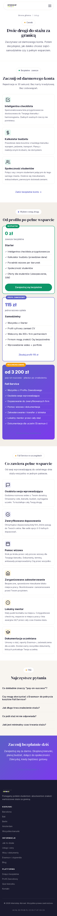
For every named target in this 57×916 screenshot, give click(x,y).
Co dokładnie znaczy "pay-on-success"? (24, 688)
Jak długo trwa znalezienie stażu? (21, 707)
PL (27, 910)
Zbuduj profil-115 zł (28, 354)
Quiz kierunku (8, 884)
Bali (3, 816)
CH (40, 910)
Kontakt (5, 889)
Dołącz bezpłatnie (10, 874)
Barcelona (6, 812)
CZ (30, 910)
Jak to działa (8, 843)
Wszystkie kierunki (11, 831)
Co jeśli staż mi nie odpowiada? (19, 716)
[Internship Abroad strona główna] (12, 6)
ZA (43, 910)
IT (35, 910)
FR (22, 910)
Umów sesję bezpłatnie (28, 433)
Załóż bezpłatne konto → (28, 192)
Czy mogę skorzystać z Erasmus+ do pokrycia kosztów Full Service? (27, 698)
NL (16, 910)
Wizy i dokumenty (10, 852)
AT (37, 910)
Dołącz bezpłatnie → (28, 769)
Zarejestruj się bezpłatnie (28, 287)
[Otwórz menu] (49, 6)
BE (24, 910)
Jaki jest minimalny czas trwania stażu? (24, 724)
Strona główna (24, 15)
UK (13, 910)
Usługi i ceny (8, 848)
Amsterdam (7, 826)
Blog (4, 862)
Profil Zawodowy (10, 879)
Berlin (4, 821)
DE (19, 910)
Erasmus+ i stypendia (12, 857)
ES (33, 910)
